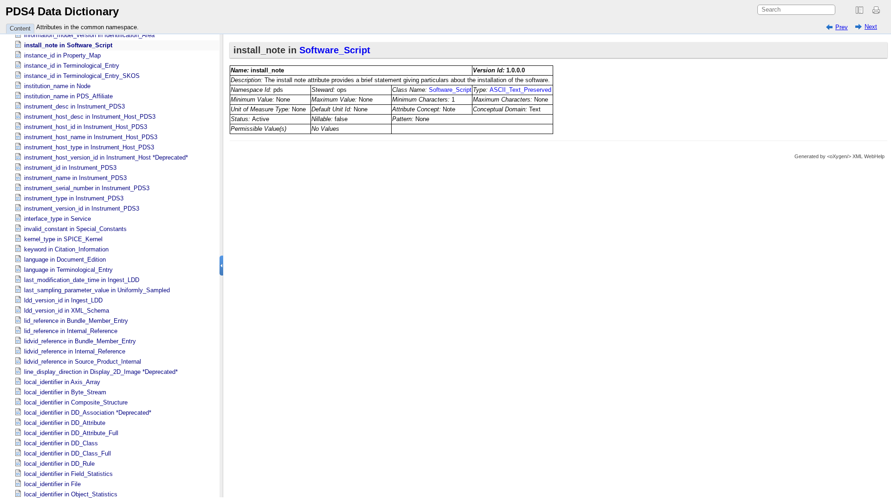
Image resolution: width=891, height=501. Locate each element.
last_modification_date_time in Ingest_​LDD (81, 279)
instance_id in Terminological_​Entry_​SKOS (82, 75)
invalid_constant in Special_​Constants (75, 228)
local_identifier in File (52, 484)
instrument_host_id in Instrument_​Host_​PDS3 (85, 126)
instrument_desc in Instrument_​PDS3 (74, 106)
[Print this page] (877, 10)
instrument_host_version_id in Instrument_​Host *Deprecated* (106, 157)
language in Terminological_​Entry (68, 269)
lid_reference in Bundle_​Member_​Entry (76, 320)
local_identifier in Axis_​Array (62, 382)
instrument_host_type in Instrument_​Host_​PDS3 (89, 147)
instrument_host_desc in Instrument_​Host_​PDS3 (89, 116)
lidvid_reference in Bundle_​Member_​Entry (80, 341)
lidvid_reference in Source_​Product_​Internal (82, 361)
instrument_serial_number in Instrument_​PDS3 (86, 188)
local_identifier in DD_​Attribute (64, 422)
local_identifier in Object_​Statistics (70, 494)
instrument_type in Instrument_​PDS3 (73, 198)
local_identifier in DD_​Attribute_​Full (71, 433)
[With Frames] (859, 10)
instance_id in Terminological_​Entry (71, 65)
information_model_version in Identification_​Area (89, 35)
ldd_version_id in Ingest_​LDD (63, 300)
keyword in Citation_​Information (66, 249)
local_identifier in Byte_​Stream (65, 392)
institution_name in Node (57, 86)
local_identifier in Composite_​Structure (76, 402)
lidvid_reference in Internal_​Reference (74, 351)
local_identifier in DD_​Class (61, 443)
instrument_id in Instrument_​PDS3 (70, 167)
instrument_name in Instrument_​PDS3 (75, 177)
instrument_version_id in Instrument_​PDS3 (81, 208)
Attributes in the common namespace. (87, 27)
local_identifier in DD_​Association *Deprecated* (87, 412)
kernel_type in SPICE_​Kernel (63, 239)
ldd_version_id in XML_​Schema (66, 310)
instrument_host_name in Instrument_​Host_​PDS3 (90, 137)
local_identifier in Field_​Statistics (68, 473)
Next (871, 26)
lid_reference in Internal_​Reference (70, 331)
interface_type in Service (57, 218)
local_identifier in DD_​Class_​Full (67, 453)
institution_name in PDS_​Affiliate (68, 96)
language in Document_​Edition (65, 259)
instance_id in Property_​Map (62, 55)
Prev (841, 27)
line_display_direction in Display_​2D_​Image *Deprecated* (101, 371)
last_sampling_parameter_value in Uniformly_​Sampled (97, 290)
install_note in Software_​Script (68, 45)
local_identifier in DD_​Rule (59, 463)
